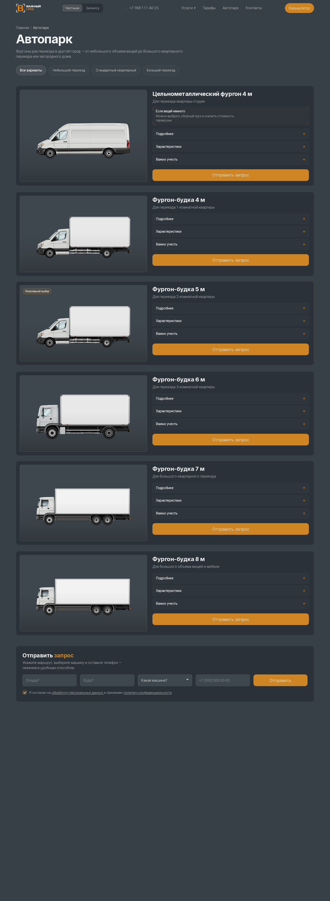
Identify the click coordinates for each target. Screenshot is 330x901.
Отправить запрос (230, 175)
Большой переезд (161, 70)
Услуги (188, 8)
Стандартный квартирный (116, 70)
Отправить (280, 680)
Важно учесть (167, 159)
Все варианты (31, 70)
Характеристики (168, 146)
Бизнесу (92, 8)
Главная (22, 27)
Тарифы (209, 8)
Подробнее (165, 134)
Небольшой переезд (69, 70)
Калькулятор (299, 8)
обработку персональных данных (78, 692)
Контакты (254, 8)
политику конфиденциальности (147, 692)
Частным (72, 8)
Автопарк (231, 8)
